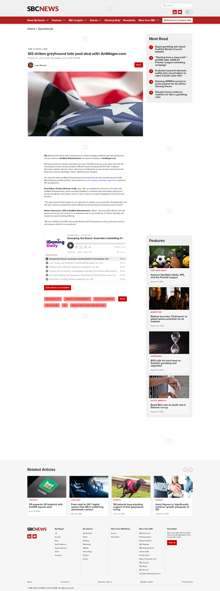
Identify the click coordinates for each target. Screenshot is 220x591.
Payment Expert (145, 540)
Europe (58, 537)
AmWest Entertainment (77, 299)
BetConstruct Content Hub (177, 20)
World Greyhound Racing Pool (88, 305)
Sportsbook (45, 28)
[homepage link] (43, 8)
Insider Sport (144, 555)
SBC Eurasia (144, 562)
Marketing (87, 544)
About (29, 582)
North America (60, 544)
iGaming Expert (145, 537)
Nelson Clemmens (104, 299)
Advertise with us (105, 582)
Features (57, 20)
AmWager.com (53, 299)
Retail (85, 537)
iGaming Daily (112, 20)
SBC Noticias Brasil (146, 548)
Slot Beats (143, 566)
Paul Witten (52, 305)
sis (64, 305)
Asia (56, 540)
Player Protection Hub (147, 559)
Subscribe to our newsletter (58, 287)
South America (60, 548)
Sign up (172, 542)
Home (31, 28)
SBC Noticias (144, 544)
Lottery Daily (144, 551)
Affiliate (86, 548)
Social (85, 559)
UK (56, 533)
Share (138, 64)
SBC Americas (144, 533)
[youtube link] (180, 12)
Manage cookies (146, 582)
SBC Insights (76, 20)
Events (94, 20)
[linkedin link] (175, 12)
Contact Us (65, 582)
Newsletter (129, 20)
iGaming (86, 540)
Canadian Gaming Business (150, 573)
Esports (86, 555)
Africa (57, 551)
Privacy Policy (187, 582)
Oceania (58, 555)
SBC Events (143, 570)
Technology (87, 551)
